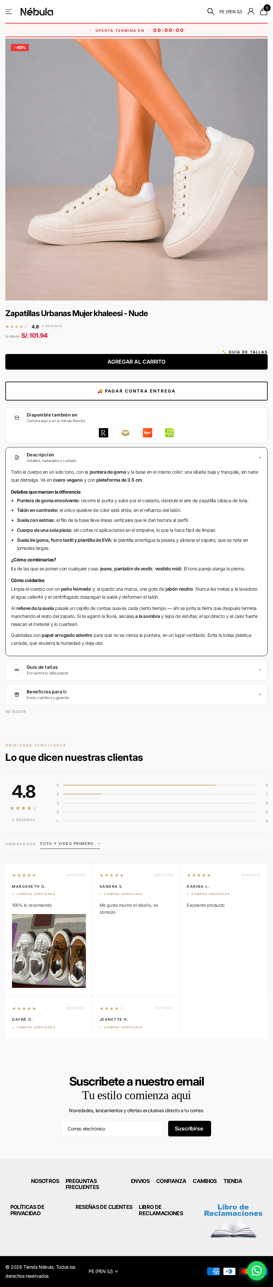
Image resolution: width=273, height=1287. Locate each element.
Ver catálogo (9, 11)
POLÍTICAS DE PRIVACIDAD (27, 1210)
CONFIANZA (171, 1181)
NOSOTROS (45, 1181)
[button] (70, 844)
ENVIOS (140, 1181)
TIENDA (232, 1181)
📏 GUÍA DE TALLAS (245, 352)
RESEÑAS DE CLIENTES (104, 1207)
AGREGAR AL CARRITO (136, 361)
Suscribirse (189, 1128)
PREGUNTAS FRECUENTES (82, 1184)
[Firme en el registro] (251, 11)
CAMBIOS (205, 1181)
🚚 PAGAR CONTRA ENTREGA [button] (136, 391)
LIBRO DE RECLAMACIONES (161, 1210)
